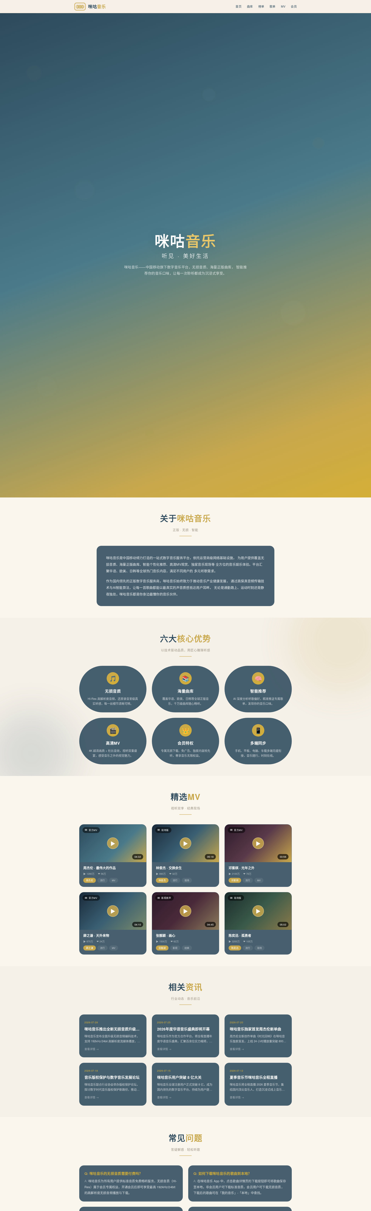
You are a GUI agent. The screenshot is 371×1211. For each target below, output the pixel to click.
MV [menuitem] (283, 6)
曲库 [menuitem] (250, 6)
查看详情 (89, 1049)
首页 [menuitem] (239, 6)
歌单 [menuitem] (273, 6)
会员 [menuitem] (294, 6)
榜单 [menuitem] (261, 6)
